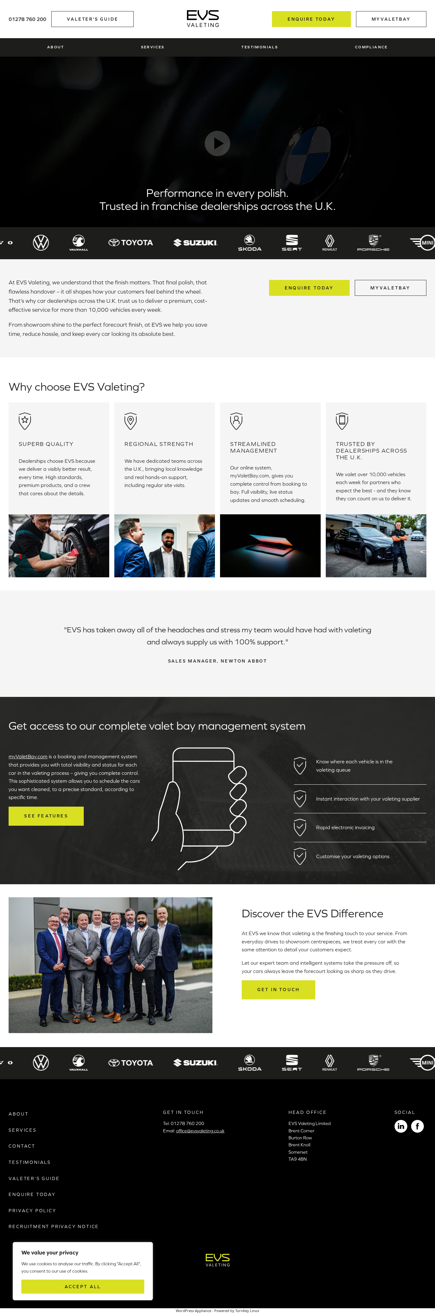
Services (153, 47)
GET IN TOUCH (278, 989)
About (55, 47)
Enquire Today (311, 19)
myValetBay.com (28, 756)
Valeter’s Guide (34, 1178)
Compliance (371, 47)
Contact (22, 1146)
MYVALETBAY (391, 19)
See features (46, 815)
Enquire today (309, 287)
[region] (83, 1271)
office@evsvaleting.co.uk (200, 1130)
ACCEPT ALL (83, 1286)
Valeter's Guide (92, 19)
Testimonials (259, 47)
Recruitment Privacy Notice (54, 1226)
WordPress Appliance (193, 1310)
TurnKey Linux (247, 1310)
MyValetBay (390, 287)
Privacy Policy (32, 1210)
